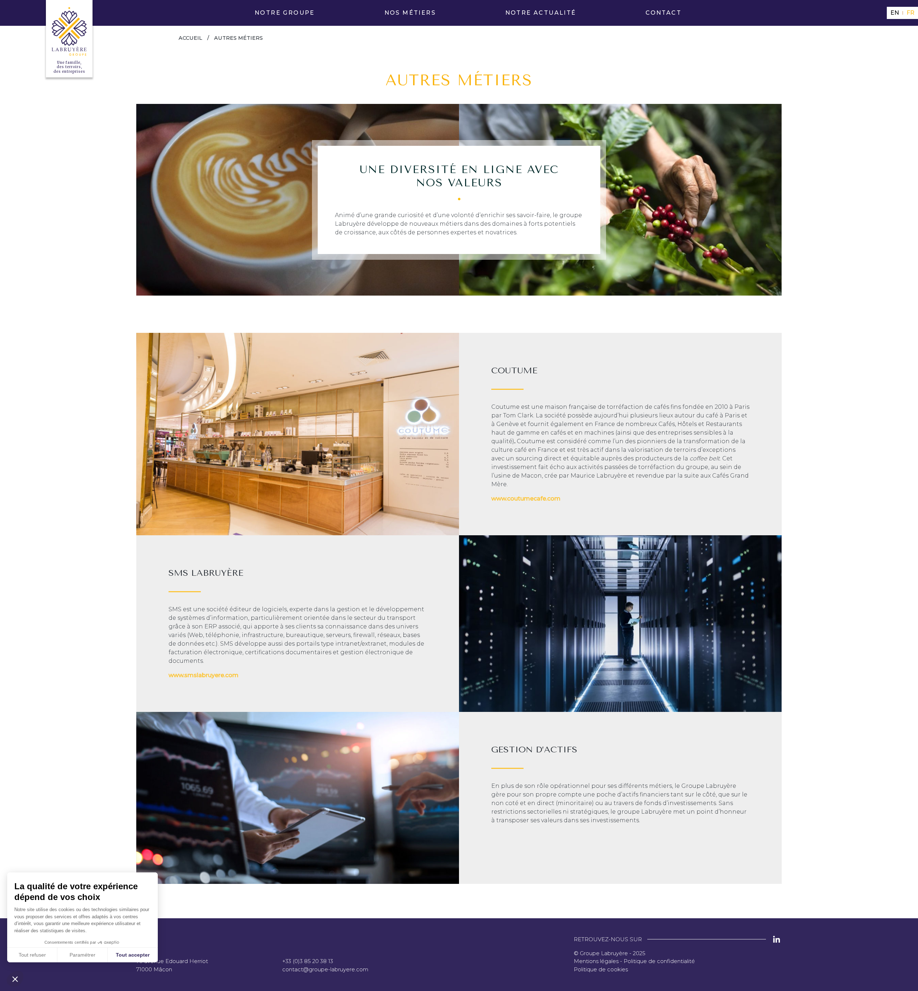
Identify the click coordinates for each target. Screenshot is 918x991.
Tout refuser (32, 955)
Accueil (190, 38)
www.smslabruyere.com (203, 675)
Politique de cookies (601, 969)
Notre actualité (540, 12)
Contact (663, 12)
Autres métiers (238, 38)
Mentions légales (596, 961)
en (894, 12)
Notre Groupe (285, 12)
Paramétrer (82, 955)
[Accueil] (69, 31)
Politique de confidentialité (659, 961)
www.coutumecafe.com (525, 498)
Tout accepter (133, 955)
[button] (15, 978)
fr (910, 12)
